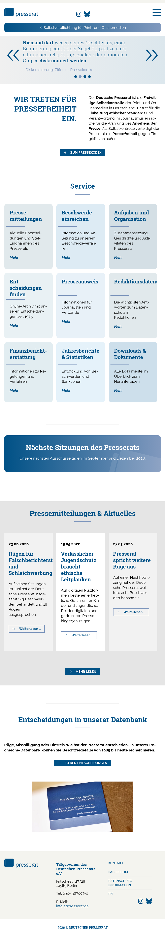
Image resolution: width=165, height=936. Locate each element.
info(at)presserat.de (72, 906)
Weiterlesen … (32, 630)
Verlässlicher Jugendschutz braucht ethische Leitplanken (78, 566)
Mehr (14, 257)
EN (110, 894)
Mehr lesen (86, 672)
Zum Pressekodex (85, 152)
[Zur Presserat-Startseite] (21, 16)
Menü (157, 13)
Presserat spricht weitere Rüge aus (132, 560)
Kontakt (115, 863)
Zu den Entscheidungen (86, 763)
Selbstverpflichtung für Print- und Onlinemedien (85, 27)
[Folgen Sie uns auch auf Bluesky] (87, 14)
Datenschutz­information (120, 883)
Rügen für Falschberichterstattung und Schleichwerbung (39, 563)
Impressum (118, 872)
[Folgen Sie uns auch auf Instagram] (78, 14)
